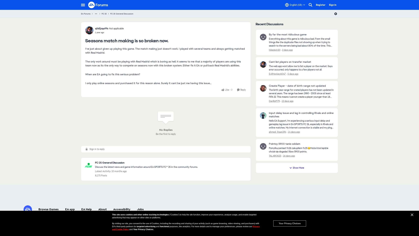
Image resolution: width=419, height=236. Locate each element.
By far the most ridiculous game (288, 34)
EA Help (86, 209)
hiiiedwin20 (274, 50)
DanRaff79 (274, 101)
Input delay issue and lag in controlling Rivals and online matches (301, 114)
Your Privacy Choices (290, 223)
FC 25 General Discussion (121, 13)
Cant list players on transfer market (290, 62)
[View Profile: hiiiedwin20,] (263, 37)
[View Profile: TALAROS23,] (263, 146)
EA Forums (86, 13)
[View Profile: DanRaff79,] (263, 88)
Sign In (332, 4)
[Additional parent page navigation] (96, 13)
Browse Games (48, 209)
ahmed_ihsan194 (277, 131)
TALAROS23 (275, 155)
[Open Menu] (335, 13)
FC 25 (104, 13)
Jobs (140, 209)
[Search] (310, 5)
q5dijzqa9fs (101, 28)
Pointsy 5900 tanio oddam (284, 144)
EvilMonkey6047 (277, 73)
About (102, 209)
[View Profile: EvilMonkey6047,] (263, 64)
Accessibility (121, 209)
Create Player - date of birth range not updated (297, 86)
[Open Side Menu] (83, 4)
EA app (70, 209)
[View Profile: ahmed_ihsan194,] (263, 115)
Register (320, 4)
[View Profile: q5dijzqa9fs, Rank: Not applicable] (89, 30)
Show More (298, 167)
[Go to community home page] (98, 5)
